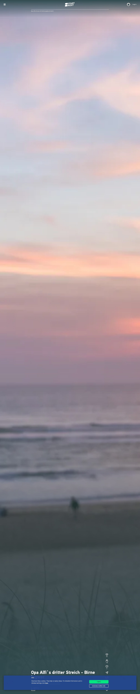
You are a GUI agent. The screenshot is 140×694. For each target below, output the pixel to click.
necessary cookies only (99, 686)
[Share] (107, 673)
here (46, 683)
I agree (99, 681)
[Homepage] (70, 4)
